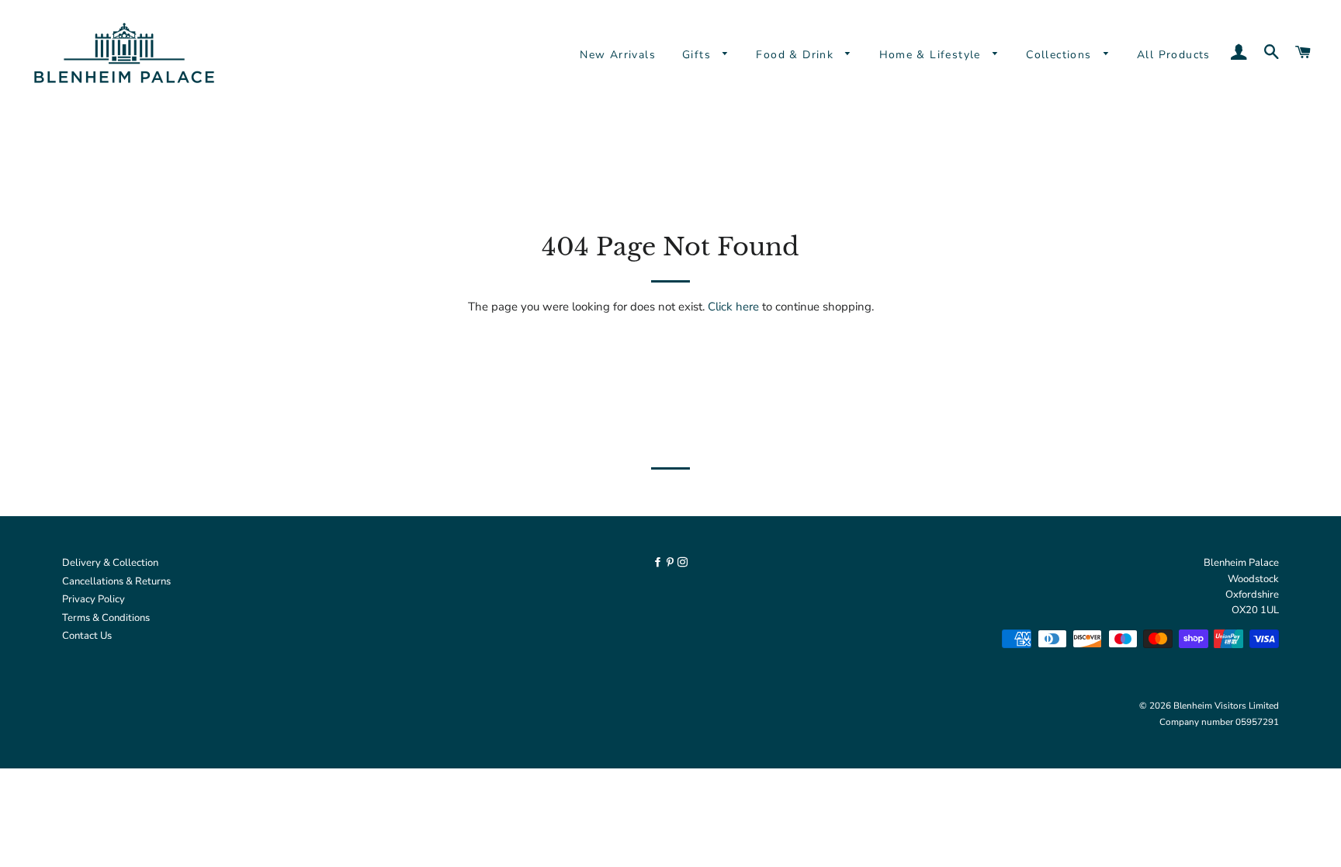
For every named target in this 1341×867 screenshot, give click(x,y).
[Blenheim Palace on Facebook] (659, 563)
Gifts (698, 54)
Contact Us (87, 636)
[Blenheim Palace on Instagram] (682, 563)
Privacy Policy (93, 599)
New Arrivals (618, 54)
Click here (733, 306)
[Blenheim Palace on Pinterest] (671, 563)
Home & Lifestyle (932, 54)
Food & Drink (796, 54)
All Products (1174, 54)
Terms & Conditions (106, 618)
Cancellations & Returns (116, 581)
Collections (1061, 54)
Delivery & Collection (110, 563)
